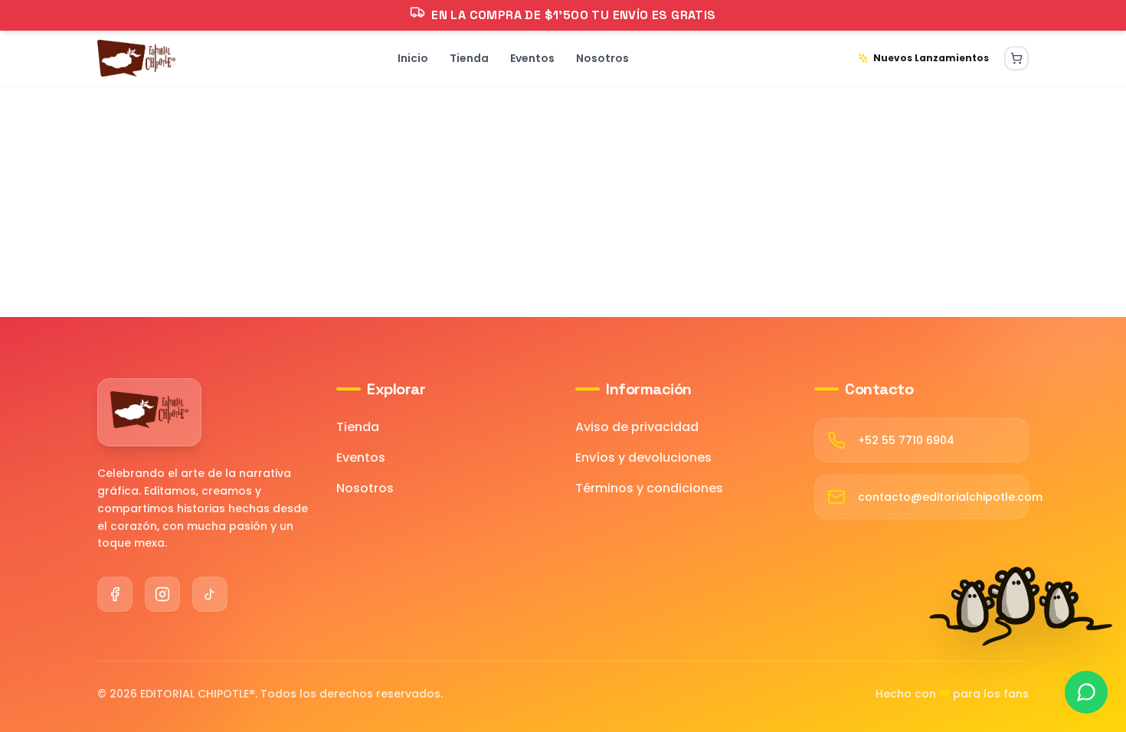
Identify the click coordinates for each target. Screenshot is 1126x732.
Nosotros (365, 488)
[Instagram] (162, 594)
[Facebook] (115, 594)
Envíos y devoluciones (643, 457)
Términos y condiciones (649, 488)
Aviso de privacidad (637, 427)
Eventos (360, 457)
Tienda (357, 427)
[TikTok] (209, 594)
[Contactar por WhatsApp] (1086, 692)
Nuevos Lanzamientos (931, 57)
